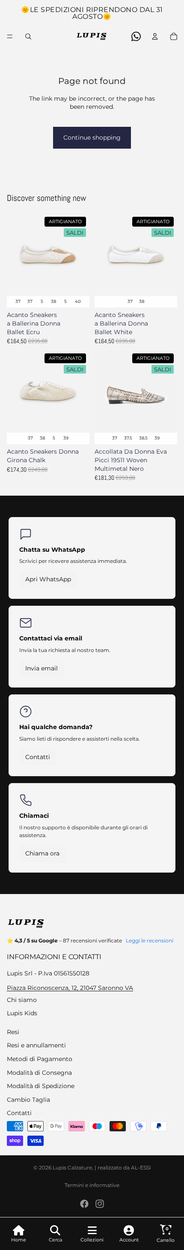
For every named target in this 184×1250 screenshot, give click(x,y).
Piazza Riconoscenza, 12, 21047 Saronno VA (70, 988)
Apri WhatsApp (48, 579)
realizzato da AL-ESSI (124, 1167)
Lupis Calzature (72, 1167)
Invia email (41, 668)
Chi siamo (22, 1000)
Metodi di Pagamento (39, 1059)
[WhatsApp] (136, 36)
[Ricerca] (28, 36)
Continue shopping (92, 137)
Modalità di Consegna (39, 1073)
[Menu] (10, 36)
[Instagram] (100, 1204)
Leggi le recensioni (149, 940)
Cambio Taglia (28, 1099)
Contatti (37, 757)
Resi (13, 1032)
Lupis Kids (22, 1013)
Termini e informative (92, 1185)
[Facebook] (84, 1204)
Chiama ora (42, 853)
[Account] (154, 36)
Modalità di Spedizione (40, 1086)
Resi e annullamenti (36, 1045)
